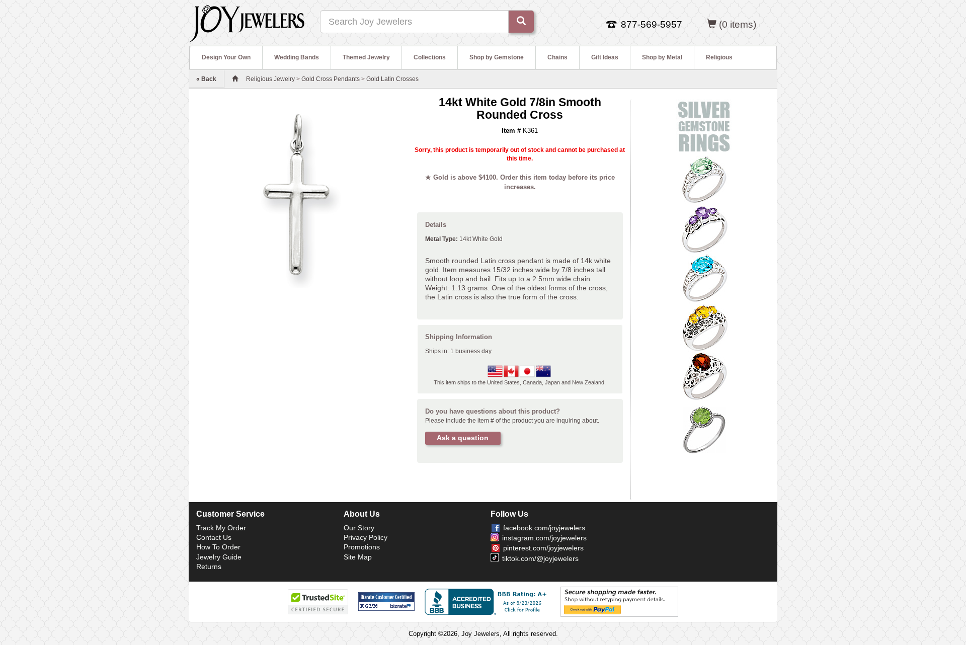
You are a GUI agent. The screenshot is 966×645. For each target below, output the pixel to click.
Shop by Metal (662, 57)
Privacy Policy (365, 537)
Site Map (358, 557)
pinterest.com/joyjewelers (543, 548)
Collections (430, 57)
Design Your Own (226, 57)
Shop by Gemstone (496, 57)
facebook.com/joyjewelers (544, 528)
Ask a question (463, 438)
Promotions (362, 547)
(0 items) (737, 24)
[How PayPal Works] (619, 601)
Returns (208, 566)
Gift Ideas (604, 57)
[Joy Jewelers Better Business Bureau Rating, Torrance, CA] (487, 602)
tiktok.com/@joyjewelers (540, 558)
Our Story (359, 528)
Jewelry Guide (219, 557)
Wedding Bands (296, 57)
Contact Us (213, 537)
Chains (557, 57)
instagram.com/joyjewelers (544, 538)
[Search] (521, 21)
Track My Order (221, 528)
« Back (206, 79)
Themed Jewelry (366, 57)
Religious (719, 57)
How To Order (218, 547)
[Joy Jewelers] (247, 22)
